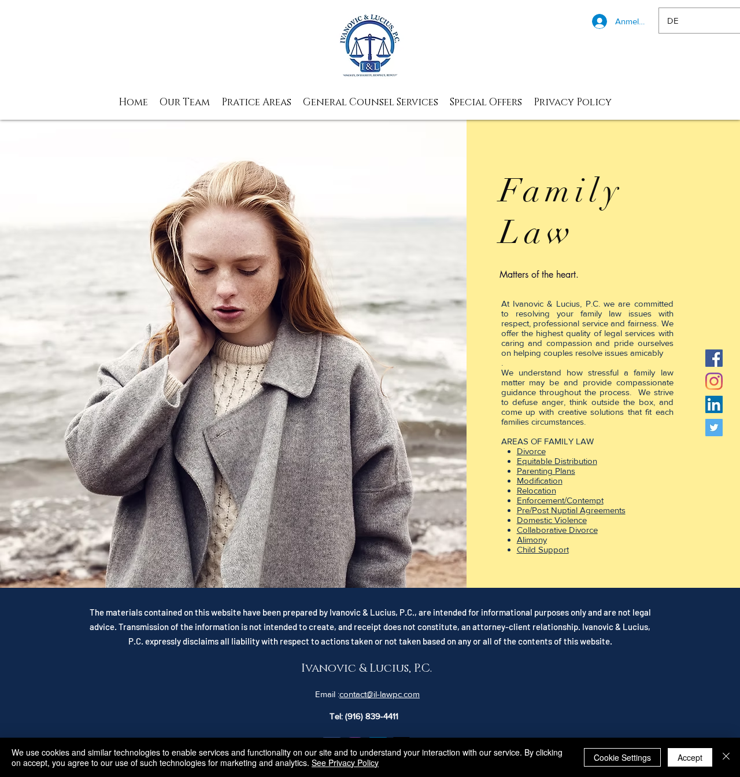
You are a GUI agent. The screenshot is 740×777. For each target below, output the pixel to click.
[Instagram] (714, 381)
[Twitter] (714, 427)
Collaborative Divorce (557, 530)
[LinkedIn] (714, 404)
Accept (690, 757)
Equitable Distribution (557, 461)
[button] (256, 102)
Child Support (543, 549)
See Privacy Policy (345, 762)
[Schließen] (726, 757)
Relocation (536, 490)
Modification (540, 480)
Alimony (532, 539)
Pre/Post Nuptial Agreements (571, 510)
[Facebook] (714, 358)
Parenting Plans (546, 471)
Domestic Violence (552, 520)
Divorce (531, 451)
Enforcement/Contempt (560, 500)
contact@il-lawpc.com (379, 694)
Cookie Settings (622, 757)
